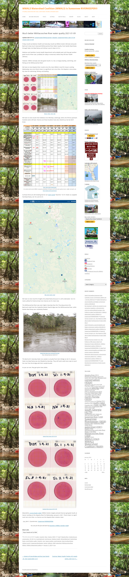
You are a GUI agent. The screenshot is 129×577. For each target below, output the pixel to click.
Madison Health (56, 539)
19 (88, 468)
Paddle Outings (89, 49)
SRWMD (99, 414)
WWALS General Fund (91, 134)
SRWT (87, 415)
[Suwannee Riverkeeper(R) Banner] (91, 244)
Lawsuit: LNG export (91, 163)
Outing (101, 401)
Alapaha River (65, 537)
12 (88, 466)
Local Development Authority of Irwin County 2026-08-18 (95, 363)
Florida (89, 386)
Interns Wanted (89, 44)
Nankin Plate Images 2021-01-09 (50, 436)
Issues (79, 16)
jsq (55, 545)
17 (104, 466)
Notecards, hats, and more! (93, 213)
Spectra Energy (90, 414)
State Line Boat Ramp (67, 541)
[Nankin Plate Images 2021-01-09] (49, 434)
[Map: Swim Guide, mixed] (49, 293)
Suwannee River (94, 417)
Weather (89, 429)
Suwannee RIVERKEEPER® (45, 521)
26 (88, 470)
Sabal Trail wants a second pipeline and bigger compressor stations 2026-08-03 (95, 302)
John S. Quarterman (93, 392)
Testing (50, 537)
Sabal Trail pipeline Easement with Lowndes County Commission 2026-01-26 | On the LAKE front (95, 297)
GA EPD (88, 388)
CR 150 (31, 539)
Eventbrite (87, 258)
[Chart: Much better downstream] (49, 185)
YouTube (89, 268)
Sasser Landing (49, 541)
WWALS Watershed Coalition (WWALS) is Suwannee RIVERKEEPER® (60, 8)
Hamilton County (90, 390)
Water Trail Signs (90, 141)
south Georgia (57, 541)
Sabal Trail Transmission (93, 406)
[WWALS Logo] (91, 239)
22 (97, 468)
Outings (52, 16)
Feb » (103, 472)
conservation (25, 539)
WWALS (24, 545)
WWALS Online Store (91, 205)
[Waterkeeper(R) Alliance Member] (89, 248)
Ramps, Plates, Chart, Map (49, 113)
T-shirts (87, 184)
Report (71, 16)
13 (91, 466)
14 (94, 466)
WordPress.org (88, 489)
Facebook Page (91, 261)
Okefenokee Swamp (90, 401)
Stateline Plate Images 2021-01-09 (50, 509)
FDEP (93, 384)
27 (91, 470)
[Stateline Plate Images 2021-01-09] (49, 507)
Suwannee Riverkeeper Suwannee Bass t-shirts (91, 200)
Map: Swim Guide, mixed (50, 295)
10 (104, 464)
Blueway (102, 378)
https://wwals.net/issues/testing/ (50, 190)
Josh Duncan (48, 539)
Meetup (92, 266)
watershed (59, 543)
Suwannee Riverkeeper (37, 543)
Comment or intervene (91, 124)
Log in (86, 482)
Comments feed (89, 487)
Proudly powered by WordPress (30, 569)
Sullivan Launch (26, 543)
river (44, 541)
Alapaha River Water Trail (94, 376)
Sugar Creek (94, 415)
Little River (96, 393)
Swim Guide (51, 195)
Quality (37, 537)
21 (94, 468)
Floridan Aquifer (99, 386)
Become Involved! (34, 16)
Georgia (98, 387)
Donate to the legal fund (92, 181)
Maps (93, 16)
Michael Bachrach (65, 539)
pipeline (89, 403)
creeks (88, 384)
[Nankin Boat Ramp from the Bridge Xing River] (49, 351)
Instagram (89, 264)
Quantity (42, 537)
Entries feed (88, 485)
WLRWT (89, 437)
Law (88, 393)
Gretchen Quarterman (92, 389)
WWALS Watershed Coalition (34, 545)
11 (85, 466)
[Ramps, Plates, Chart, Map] (49, 112)
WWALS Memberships (91, 60)
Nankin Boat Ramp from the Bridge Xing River (49, 353)
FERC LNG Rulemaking (91, 110)
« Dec (86, 472)
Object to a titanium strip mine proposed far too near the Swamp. (95, 103)
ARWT (94, 378)
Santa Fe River (90, 408)
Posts (44, 16)
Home (24, 16)
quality (35, 541)
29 (97, 470)
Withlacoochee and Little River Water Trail (95, 431)
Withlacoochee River (67, 543)
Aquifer (88, 378)
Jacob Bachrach (40, 539)
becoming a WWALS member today (58, 525)
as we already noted (35, 513)
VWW (53, 537)
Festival (99, 384)
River (46, 537)
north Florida (29, 541)
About (86, 16)
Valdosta (50, 543)
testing (45, 543)
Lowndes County (93, 395)
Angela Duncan (73, 537)
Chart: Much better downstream (49, 187)
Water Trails (62, 16)
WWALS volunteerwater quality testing (91, 72)
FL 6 (35, 539)
